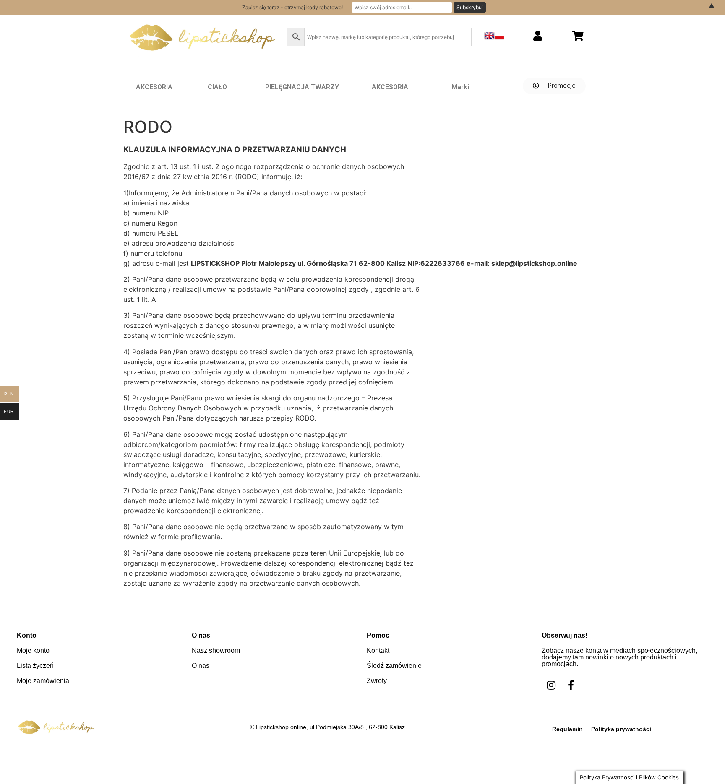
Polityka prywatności (621, 729)
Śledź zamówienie (394, 665)
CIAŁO (217, 87)
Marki (460, 87)
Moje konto (33, 650)
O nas (200, 665)
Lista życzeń (35, 665)
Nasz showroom (216, 650)
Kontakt (378, 650)
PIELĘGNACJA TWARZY (302, 87)
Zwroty (377, 680)
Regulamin (567, 729)
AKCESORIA (154, 87)
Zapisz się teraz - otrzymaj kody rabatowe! (292, 7)
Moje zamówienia (43, 680)
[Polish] (499, 38)
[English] (489, 38)
